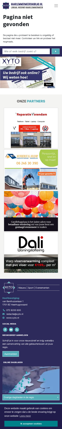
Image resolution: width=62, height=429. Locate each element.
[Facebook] (5, 329)
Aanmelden (10, 353)
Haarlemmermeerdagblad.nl (27, 4)
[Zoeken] (56, 51)
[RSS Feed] (17, 329)
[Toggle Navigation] (56, 5)
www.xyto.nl (12, 317)
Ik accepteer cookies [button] (31, 423)
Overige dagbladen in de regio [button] (19, 397)
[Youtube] (11, 329)
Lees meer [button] (25, 416)
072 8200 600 (13, 310)
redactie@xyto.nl (14, 314)
